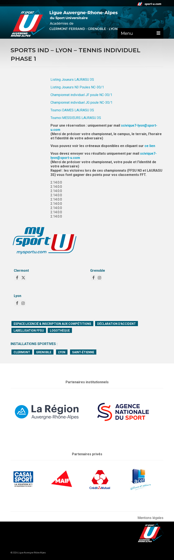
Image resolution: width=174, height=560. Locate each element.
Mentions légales (150, 518)
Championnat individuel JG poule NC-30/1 (81, 102)
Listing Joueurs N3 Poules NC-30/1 (77, 87)
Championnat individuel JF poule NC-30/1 (81, 95)
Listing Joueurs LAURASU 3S (72, 80)
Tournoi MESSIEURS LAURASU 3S (76, 118)
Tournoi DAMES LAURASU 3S (72, 110)
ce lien (150, 146)
